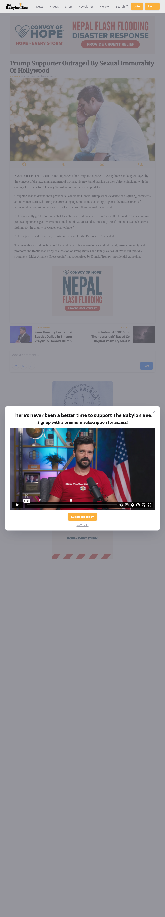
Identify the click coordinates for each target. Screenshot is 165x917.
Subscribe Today (82, 517)
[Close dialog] (154, 412)
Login (152, 6)
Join (137, 6)
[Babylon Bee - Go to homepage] (17, 6)
